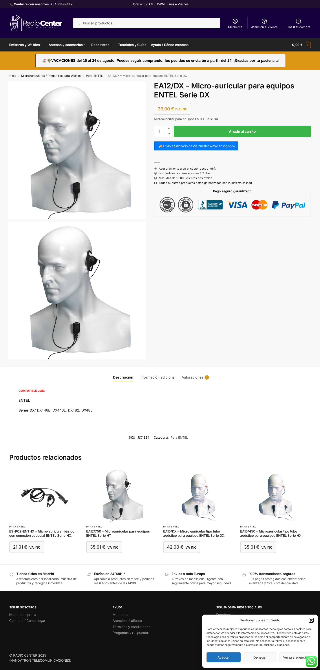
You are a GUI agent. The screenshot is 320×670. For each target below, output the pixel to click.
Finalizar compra (298, 27)
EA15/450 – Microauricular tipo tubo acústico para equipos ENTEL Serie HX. (271, 533)
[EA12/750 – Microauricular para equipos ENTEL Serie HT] (121, 495)
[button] (311, 620)
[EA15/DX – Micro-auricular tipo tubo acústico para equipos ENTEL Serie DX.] (198, 495)
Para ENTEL (94, 75)
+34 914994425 (62, 4)
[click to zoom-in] (77, 150)
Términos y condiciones (131, 627)
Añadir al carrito (242, 131)
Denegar (260, 657)
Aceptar (224, 657)
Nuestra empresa (22, 615)
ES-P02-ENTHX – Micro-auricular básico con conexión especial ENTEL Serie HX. (41, 533)
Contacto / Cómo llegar (27, 621)
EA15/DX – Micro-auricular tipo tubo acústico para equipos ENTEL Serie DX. (194, 533)
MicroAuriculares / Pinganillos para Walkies (51, 75)
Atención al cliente (264, 27)
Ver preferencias (296, 657)
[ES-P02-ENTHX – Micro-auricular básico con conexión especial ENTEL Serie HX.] (44, 495)
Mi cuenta (235, 27)
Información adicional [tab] (158, 377)
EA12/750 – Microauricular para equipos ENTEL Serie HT (118, 533)
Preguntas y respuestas (131, 633)
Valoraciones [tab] (195, 377)
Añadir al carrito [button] (44, 560)
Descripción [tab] (123, 377)
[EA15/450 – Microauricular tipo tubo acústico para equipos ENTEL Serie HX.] (275, 495)
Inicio (12, 75)
